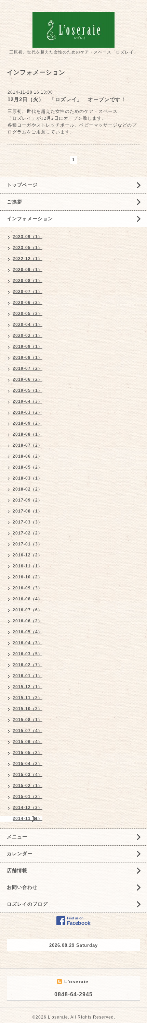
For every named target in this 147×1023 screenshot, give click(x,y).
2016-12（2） (27, 555)
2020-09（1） (27, 269)
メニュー (17, 836)
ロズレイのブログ (27, 904)
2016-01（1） (27, 675)
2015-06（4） (27, 741)
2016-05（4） (27, 632)
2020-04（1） (27, 324)
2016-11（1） (27, 566)
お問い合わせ (22, 887)
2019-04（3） (27, 401)
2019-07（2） (27, 368)
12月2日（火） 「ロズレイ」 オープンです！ (67, 99)
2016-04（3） (27, 642)
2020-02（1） (27, 335)
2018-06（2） (27, 456)
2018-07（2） (27, 445)
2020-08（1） (27, 280)
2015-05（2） (27, 752)
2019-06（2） (27, 379)
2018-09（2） (27, 423)
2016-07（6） (27, 610)
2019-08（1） (27, 357)
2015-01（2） (27, 796)
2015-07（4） (27, 730)
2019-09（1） (27, 346)
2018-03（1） (27, 478)
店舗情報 (17, 870)
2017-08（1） (27, 511)
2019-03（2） (27, 412)
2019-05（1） (27, 390)
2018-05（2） (27, 467)
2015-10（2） (27, 708)
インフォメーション (30, 218)
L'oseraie (58, 1017)
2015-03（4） (27, 774)
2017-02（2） (27, 533)
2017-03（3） (27, 522)
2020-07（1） (27, 291)
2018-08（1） (27, 434)
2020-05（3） (27, 313)
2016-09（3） (27, 588)
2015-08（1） (27, 719)
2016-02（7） (27, 664)
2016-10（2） (27, 577)
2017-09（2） (27, 500)
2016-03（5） (27, 653)
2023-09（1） (27, 236)
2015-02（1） (27, 785)
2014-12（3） (27, 807)
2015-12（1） (27, 686)
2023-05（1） (27, 247)
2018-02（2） (27, 489)
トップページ (22, 185)
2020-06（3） (27, 302)
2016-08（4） (27, 599)
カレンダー (19, 853)
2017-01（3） (27, 544)
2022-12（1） (27, 258)
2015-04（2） (27, 763)
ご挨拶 (14, 201)
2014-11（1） (27, 818)
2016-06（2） (27, 621)
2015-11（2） (27, 697)
